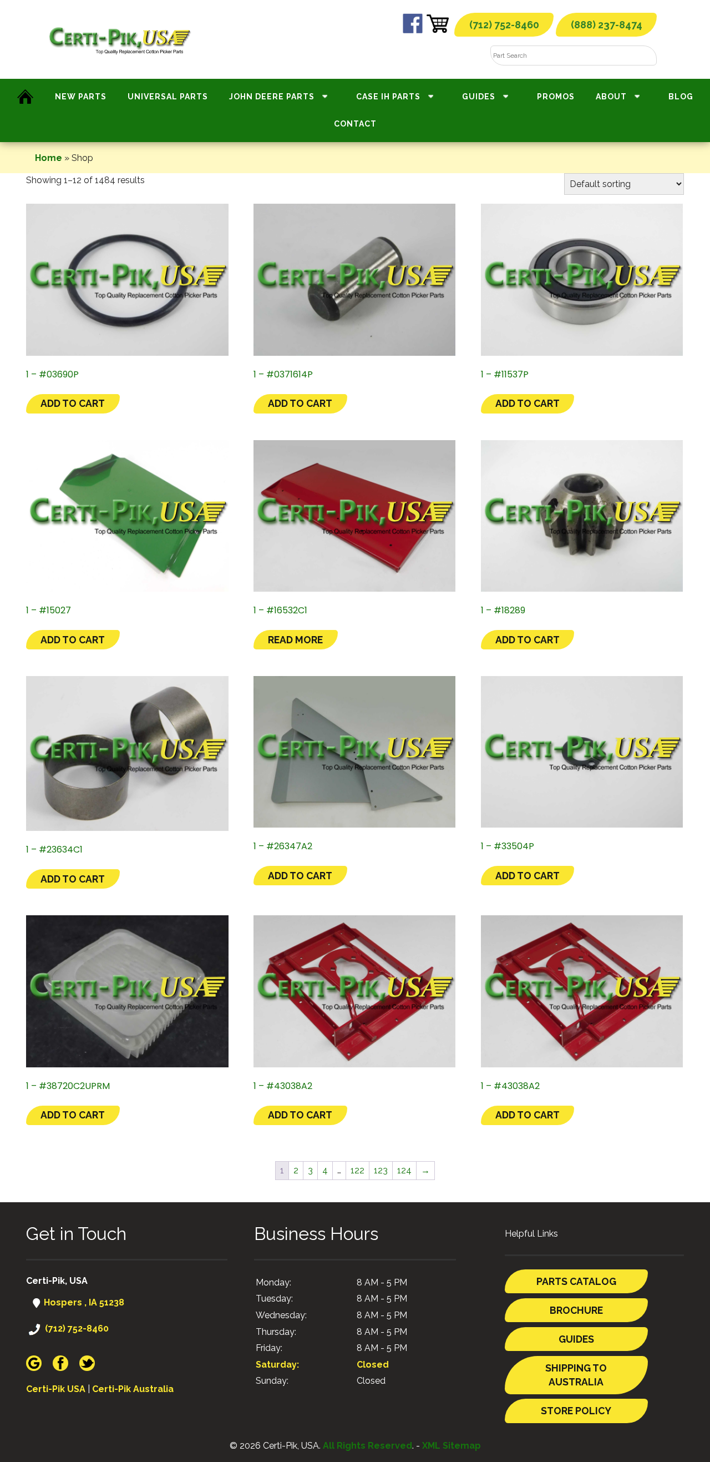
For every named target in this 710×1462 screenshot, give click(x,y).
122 (357, 1170)
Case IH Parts (388, 96)
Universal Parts (168, 96)
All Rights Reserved (367, 1445)
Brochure (576, 1310)
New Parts (80, 96)
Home (48, 158)
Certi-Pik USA (55, 1389)
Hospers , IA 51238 (83, 1302)
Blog (680, 96)
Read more (295, 640)
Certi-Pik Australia (133, 1389)
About (611, 96)
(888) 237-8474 (606, 25)
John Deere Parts (272, 96)
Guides (478, 96)
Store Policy (576, 1410)
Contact (355, 123)
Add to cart (72, 403)
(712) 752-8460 (504, 25)
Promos (556, 96)
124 (404, 1170)
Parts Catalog (576, 1281)
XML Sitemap (451, 1445)
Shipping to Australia (576, 1375)
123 (381, 1170)
